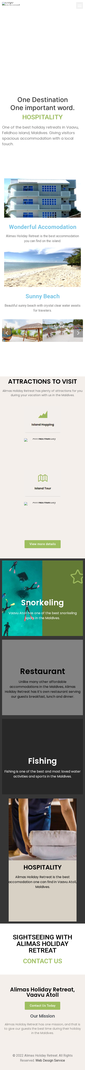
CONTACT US (42, 961)
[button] (79, 5)
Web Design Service (50, 1060)
